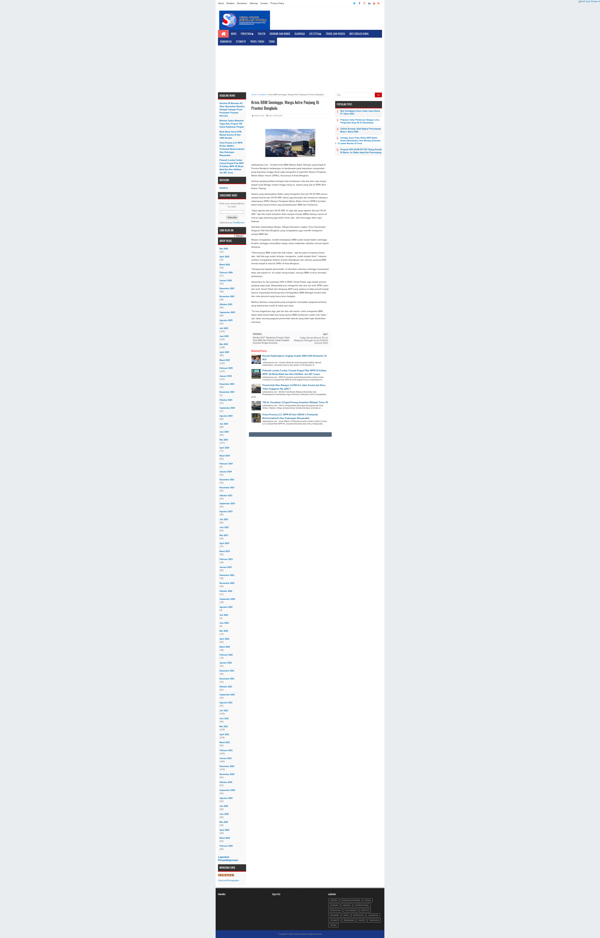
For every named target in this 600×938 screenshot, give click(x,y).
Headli (368, 900)
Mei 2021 (224, 726)
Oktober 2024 (226, 400)
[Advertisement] (300, 69)
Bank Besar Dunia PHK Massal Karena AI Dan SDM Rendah (231, 135)
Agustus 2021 (226, 702)
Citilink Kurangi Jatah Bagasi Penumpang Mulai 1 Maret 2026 (360, 130)
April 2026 (224, 256)
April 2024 (224, 448)
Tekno (272, 41)
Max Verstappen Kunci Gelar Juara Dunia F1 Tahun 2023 (360, 112)
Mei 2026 (224, 248)
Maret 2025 (225, 360)
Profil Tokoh (257, 41)
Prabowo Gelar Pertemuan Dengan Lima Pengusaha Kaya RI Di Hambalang (359, 121)
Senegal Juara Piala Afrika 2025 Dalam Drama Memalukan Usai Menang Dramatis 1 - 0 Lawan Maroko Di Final (358, 141)
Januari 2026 (226, 280)
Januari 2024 (226, 471)
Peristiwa (246, 34)
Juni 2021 (224, 718)
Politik (261, 34)
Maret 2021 (225, 742)
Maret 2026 (225, 264)
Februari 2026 (226, 272)
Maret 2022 (225, 647)
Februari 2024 (226, 464)
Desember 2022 (227, 575)
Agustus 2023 (226, 511)
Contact (264, 3)
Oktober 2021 (226, 687)
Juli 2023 (224, 519)
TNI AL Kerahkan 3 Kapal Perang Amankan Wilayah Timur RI (295, 402)
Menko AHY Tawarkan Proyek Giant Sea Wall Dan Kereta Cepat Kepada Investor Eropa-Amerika (271, 340)
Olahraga (300, 34)
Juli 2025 (224, 328)
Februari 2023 (226, 559)
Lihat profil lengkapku (228, 880)
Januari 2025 (226, 376)
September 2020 (227, 790)
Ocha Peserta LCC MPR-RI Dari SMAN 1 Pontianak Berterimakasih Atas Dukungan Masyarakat (232, 149)
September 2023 (227, 503)
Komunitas (226, 41)
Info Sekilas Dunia (359, 34)
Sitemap (254, 3)
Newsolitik (358, 915)
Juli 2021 (224, 710)
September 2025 (227, 312)
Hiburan (347, 905)
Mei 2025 (224, 344)
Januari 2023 (226, 567)
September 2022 (227, 599)
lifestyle (365, 910)
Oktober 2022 (226, 591)
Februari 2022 (226, 655)
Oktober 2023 (226, 495)
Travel (333, 925)
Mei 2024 (224, 440)
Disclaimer (242, 3)
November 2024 (227, 392)
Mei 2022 (224, 631)
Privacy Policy (277, 3)
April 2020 (224, 830)
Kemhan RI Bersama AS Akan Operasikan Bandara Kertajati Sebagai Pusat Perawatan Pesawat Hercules (232, 109)
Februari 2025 (226, 368)
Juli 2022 (224, 615)
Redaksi (230, 3)
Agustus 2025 (226, 320)
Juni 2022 (224, 623)
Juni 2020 (224, 814)
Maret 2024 (225, 456)
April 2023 (224, 543)
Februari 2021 (226, 750)
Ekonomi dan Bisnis (280, 34)
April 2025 (224, 352)
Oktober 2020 (226, 782)
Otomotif (241, 41)
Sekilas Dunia (300, 934)
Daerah (333, 900)
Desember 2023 (227, 479)
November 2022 (227, 583)
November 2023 (227, 487)
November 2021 (227, 679)
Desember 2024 (227, 384)
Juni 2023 (224, 527)
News (233, 34)
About (221, 3)
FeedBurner (239, 222)
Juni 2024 (224, 432)
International (362, 905)
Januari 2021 (226, 758)
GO (378, 95)
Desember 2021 (227, 671)
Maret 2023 (225, 551)
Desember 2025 (227, 288)
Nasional (334, 915)
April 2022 (224, 639)
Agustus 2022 (226, 607)
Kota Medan (350, 910)
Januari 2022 (226, 663)
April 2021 (224, 734)
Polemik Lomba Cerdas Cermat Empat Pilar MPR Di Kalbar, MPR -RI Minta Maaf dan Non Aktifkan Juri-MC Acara (232, 166)
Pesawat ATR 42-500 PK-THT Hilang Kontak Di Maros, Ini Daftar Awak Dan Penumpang (361, 150)
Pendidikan (349, 920)
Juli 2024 (224, 424)
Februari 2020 (226, 846)
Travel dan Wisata (335, 34)
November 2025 (227, 296)
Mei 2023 (224, 535)
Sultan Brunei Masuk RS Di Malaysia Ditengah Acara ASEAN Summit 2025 (311, 340)
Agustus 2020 (226, 798)
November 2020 (227, 774)
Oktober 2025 (226, 304)
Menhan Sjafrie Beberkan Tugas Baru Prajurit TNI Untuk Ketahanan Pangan (232, 123)
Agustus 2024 (226, 416)
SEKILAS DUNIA (226, 875)
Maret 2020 (225, 838)
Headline (224, 188)
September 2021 (227, 694)
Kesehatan (335, 910)
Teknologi (374, 920)
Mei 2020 (224, 822)
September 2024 (227, 408)
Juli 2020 (224, 806)
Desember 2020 (227, 766)
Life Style (314, 34)
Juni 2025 (224, 336)
